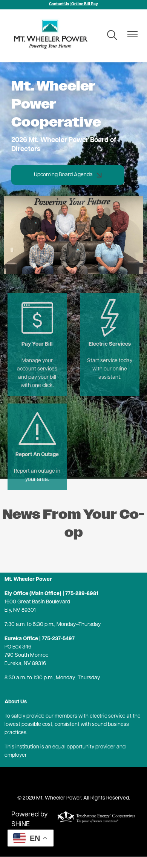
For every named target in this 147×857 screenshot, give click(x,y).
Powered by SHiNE (29, 820)
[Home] (53, 35)
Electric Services (110, 323)
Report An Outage (37, 434)
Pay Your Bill (35, 323)
